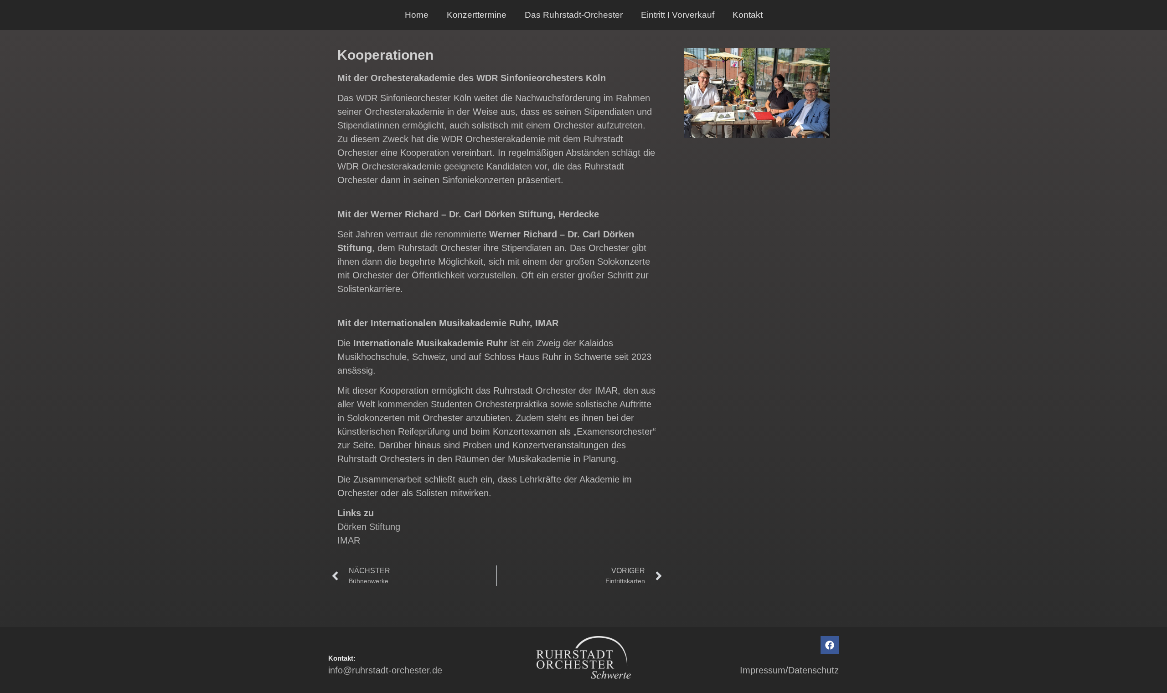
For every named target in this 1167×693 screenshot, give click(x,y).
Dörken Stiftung (368, 527)
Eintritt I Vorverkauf (677, 15)
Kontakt (748, 15)
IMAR (348, 540)
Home (417, 15)
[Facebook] (830, 645)
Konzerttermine (476, 15)
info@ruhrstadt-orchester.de (385, 670)
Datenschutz (813, 670)
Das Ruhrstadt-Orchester (574, 15)
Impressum (762, 670)
